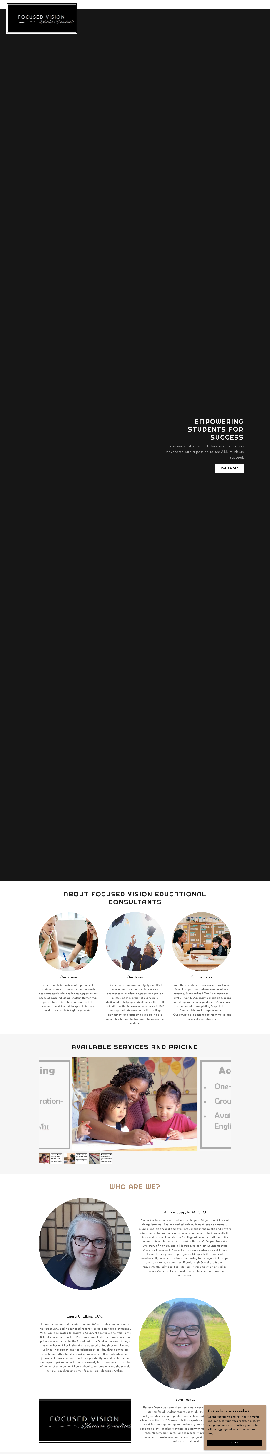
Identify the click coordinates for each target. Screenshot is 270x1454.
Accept (235, 1443)
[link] (41, 3)
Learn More (229, 468)
